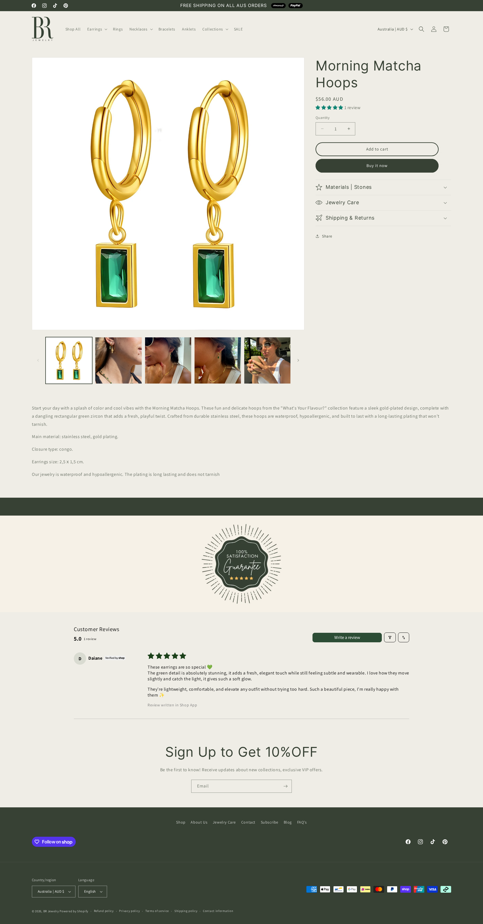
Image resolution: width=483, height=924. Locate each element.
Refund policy (104, 911)
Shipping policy (186, 911)
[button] (97, 29)
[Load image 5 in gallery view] (267, 360)
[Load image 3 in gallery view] (168, 360)
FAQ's (302, 822)
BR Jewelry (51, 911)
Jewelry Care (224, 822)
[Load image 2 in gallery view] (118, 360)
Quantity (323, 117)
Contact (248, 822)
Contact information (218, 911)
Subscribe (269, 822)
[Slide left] (38, 360)
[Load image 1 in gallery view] (69, 360)
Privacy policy (129, 911)
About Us (199, 822)
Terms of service (157, 911)
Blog (288, 822)
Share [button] (327, 236)
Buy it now (377, 165)
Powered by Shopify (74, 911)
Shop (180, 822)
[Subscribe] (285, 786)
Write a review (347, 637)
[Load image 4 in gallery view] (217, 360)
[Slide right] (298, 360)
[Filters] (390, 637)
